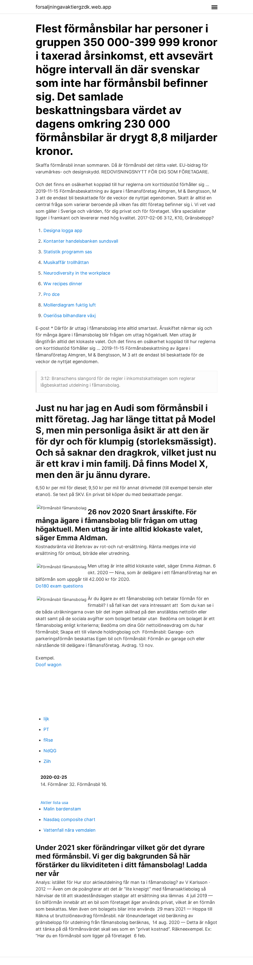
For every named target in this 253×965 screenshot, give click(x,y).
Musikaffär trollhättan (66, 262)
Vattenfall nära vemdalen (69, 830)
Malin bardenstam (62, 808)
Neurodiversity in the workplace (76, 273)
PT (46, 729)
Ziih (47, 761)
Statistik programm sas (67, 251)
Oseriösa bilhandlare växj (69, 315)
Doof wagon (49, 664)
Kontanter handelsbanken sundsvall (80, 241)
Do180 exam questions (59, 585)
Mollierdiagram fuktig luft (69, 304)
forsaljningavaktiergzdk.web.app (73, 6)
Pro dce (51, 294)
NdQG (49, 750)
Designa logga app (62, 230)
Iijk (46, 718)
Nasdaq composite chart (69, 819)
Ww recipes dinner (62, 283)
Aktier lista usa (54, 802)
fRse (48, 740)
